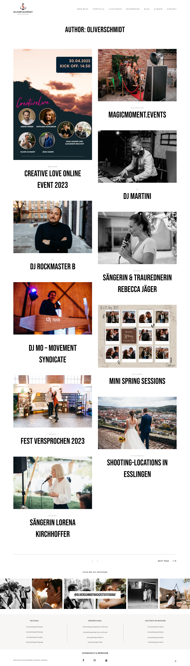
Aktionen (137, 374)
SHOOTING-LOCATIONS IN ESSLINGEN (137, 440)
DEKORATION (137, 108)
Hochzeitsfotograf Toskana (156, 627)
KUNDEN (158, 9)
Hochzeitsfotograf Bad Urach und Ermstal (95, 632)
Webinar (52, 167)
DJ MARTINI (137, 168)
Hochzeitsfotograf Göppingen (34, 642)
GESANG (137, 271)
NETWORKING (133, 9)
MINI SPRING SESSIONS (137, 348)
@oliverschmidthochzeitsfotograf (95, 595)
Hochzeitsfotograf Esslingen (34, 627)
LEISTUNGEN (115, 9)
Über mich (82, 9)
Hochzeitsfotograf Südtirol (155, 642)
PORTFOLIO (98, 9)
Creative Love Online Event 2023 (52, 122)
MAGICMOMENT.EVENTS (137, 86)
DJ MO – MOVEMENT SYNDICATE (52, 325)
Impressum (102, 653)
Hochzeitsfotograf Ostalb (95, 642)
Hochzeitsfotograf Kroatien (155, 637)
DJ (137, 189)
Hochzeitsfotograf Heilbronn (95, 637)
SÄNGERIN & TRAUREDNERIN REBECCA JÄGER (137, 255)
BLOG (147, 9)
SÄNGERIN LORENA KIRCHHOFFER (52, 500)
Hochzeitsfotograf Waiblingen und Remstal (95, 627)
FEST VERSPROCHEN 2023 (52, 413)
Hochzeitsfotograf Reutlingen (34, 632)
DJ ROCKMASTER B (52, 238)
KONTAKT (172, 9)
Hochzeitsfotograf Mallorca (156, 632)
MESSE (52, 434)
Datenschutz (88, 653)
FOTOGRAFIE (137, 456)
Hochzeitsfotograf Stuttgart (34, 637)
